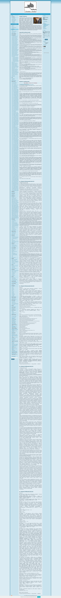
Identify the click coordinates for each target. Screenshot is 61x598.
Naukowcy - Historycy (14, 271)
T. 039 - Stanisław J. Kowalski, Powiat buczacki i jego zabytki (15, 114)
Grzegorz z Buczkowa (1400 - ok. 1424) (15, 200)
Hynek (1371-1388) (14, 198)
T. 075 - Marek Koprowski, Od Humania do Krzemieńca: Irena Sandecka (15, 144)
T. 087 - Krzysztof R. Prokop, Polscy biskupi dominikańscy (15, 154)
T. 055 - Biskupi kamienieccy (14, 127)
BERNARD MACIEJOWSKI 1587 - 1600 (15, 210)
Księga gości (13, 313)
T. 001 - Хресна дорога (14, 82)
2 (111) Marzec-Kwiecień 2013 (15, 74)
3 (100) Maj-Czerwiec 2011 (14, 64)
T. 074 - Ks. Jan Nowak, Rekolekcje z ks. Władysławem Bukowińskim (15, 143)
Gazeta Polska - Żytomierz (15, 344)
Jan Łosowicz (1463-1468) (14, 203)
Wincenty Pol (13, 244)
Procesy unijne (13, 240)
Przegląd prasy (13, 78)
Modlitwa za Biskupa (14, 260)
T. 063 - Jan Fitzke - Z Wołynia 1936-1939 (15, 134)
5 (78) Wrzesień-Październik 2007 (15, 44)
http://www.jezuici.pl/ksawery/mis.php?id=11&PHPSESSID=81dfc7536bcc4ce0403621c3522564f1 (26, 84)
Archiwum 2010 (13, 56)
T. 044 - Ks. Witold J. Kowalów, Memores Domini (15, 118)
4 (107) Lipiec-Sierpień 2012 (14, 71)
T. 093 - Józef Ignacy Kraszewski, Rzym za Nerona (15, 159)
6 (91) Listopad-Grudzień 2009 (15, 55)
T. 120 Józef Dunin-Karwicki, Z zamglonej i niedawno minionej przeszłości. (15, 180)
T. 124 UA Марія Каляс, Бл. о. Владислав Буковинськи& (15, 185)
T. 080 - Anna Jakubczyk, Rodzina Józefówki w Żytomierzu (15, 148)
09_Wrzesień (13, 293)
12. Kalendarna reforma (14, 238)
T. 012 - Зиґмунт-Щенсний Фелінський (15, 91)
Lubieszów (13, 284)
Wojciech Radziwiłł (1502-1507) (15, 205)
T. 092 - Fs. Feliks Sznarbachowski (15, 158)
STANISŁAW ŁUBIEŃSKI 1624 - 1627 (15, 215)
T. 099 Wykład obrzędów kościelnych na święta (15, 164)
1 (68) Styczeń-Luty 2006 (14, 38)
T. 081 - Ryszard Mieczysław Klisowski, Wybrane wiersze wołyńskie (15, 149)
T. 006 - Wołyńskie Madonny (14, 86)
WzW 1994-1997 (13, 192)
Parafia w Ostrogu (14, 323)
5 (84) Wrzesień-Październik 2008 (15, 49)
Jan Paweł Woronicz (14, 272)
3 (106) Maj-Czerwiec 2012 (14, 70)
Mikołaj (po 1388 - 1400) (14, 199)
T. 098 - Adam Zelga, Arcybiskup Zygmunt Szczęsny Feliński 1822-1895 (15, 163)
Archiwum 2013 (13, 75)
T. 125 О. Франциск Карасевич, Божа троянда (15, 186)
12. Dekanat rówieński (14, 229)
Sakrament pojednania (14, 27)
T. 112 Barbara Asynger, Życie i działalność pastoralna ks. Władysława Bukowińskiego (15, 173)
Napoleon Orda (13, 266)
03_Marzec (13, 288)
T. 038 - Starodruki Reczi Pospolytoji (15, 113)
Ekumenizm (13, 342)
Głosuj (46, 39)
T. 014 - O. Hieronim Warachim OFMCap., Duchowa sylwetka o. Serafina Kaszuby (15, 93)
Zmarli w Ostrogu (13, 32)
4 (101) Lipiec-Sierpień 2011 (14, 65)
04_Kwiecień (13, 289)
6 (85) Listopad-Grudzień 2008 (15, 50)
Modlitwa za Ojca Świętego (14, 259)
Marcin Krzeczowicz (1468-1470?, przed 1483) (15, 204)
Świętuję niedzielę (14, 321)
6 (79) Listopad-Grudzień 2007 (15, 45)
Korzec (12, 255)
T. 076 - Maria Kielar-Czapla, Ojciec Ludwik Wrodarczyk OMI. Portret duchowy (15, 145)
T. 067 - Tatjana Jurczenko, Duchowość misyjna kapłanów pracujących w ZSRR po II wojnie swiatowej (15, 137)
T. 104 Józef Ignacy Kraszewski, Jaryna (15, 168)
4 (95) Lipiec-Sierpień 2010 (15, 59)
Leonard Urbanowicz (14, 278)
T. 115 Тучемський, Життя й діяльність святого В (15, 176)
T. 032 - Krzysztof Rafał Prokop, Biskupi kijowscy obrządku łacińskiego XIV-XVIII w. (15, 108)
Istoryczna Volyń (13, 338)
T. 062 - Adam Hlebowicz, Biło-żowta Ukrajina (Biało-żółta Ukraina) (15, 133)
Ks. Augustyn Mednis (14, 280)
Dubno (12, 256)
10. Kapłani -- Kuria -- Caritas (15, 227)
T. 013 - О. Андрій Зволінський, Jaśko (15, 92)
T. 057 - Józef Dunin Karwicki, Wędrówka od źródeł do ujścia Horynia (15, 129)
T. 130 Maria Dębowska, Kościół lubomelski (15, 190)
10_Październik (13, 294)
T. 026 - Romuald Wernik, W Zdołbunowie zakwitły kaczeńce (15, 103)
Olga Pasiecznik (13, 267)
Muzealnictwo (13, 250)
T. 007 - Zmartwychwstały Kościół (15, 87)
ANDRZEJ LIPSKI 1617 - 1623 (15, 214)
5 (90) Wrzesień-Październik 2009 (15, 54)
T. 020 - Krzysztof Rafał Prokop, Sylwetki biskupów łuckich (15, 98)
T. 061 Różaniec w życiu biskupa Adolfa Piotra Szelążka (15, 132)
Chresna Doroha (13, 263)
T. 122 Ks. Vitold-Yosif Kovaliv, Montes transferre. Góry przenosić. (15, 181)
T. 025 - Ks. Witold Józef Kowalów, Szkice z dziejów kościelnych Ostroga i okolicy (15, 102)
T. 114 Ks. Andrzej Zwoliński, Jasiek (15, 175)
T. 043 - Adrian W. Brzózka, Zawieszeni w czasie (15, 117)
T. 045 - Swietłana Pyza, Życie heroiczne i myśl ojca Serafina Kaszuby (15, 119)
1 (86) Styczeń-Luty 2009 (14, 51)
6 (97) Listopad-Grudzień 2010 (16, 61)
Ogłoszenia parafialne (14, 19)
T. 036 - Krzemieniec (14, 111)
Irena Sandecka (13, 275)
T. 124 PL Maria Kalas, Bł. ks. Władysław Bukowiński (15, 184)
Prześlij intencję (13, 21)
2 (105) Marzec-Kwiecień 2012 (15, 69)
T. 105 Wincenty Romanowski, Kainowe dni (15, 169)
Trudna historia (13, 304)
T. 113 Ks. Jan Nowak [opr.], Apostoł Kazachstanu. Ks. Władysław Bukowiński (15, 174)
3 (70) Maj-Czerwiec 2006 (14, 40)
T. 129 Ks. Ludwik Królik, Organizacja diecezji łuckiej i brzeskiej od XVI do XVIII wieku (15, 189)
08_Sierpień (13, 292)
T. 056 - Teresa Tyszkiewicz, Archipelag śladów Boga (15, 128)
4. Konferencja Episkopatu (14, 222)
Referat (12, 239)
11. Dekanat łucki (13, 228)
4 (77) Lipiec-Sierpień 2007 (14, 43)
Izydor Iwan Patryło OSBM (14, 279)
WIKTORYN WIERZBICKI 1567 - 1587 (15, 209)
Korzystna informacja (14, 80)
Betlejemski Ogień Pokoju (14, 251)
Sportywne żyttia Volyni (14, 268)
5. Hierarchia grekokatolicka (14, 223)
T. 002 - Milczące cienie (14, 83)
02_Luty (12, 287)
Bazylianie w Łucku (14, 353)
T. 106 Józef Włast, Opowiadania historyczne (15, 170)
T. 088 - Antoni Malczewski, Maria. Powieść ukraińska (15, 155)
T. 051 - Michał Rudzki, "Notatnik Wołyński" (15, 124)
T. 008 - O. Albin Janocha (14, 88)
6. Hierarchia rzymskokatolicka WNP (15, 224)
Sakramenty (13, 28)
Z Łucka (12, 252)
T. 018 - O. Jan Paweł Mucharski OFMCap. (15, 96)
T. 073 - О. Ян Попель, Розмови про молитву (15, 142)
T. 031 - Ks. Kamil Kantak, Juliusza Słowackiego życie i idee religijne (15, 107)
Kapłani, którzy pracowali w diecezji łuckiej (15, 270)
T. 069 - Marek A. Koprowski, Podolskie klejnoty (15, 139)
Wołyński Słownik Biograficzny (14, 318)
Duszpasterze (13, 29)
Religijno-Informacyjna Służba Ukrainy (14, 326)
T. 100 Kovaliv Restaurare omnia (15, 165)
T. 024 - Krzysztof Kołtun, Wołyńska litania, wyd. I (15, 101)
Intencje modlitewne (14, 20)
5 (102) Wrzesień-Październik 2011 (15, 66)
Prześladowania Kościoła (14, 282)
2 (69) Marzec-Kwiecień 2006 (15, 39)
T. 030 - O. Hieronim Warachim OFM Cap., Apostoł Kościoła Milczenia (15, 106)
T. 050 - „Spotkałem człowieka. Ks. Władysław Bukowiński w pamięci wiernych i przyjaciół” (15, 123)
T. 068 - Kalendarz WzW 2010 (15, 138)
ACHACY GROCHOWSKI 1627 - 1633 (15, 216)
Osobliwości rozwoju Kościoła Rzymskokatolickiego (15, 241)
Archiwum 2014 (13, 76)
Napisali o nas (13, 79)
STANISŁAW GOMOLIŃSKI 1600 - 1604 (15, 211)
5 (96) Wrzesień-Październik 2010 (16, 60)
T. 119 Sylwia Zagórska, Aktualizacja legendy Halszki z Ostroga (15, 179)
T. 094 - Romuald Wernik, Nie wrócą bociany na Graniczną (15, 160)
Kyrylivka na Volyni (13, 257)
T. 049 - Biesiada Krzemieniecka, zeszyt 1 (15, 122)
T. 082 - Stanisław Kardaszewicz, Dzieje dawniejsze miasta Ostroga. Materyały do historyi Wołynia (15, 150)
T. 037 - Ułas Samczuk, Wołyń (15, 112)
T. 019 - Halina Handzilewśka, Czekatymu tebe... (15, 97)
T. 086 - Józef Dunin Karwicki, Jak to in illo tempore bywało (15, 153)
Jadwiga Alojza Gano (14, 232)
